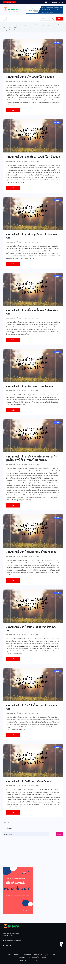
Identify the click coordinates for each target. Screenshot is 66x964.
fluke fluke (11, 81)
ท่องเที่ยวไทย (38, 955)
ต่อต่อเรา (44, 957)
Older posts (6, 822)
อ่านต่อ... (12, 110)
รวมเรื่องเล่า (22, 957)
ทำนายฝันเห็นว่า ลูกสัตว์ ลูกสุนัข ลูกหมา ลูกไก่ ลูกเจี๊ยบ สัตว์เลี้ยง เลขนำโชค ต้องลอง (31, 458)
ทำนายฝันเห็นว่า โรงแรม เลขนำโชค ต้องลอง (31, 551)
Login (59, 19)
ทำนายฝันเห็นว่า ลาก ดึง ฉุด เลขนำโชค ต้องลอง (33, 156)
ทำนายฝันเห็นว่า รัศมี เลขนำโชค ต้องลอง (29, 781)
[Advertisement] (33, 852)
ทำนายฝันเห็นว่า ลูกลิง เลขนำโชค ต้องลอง (29, 386)
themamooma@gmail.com (13, 941)
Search (59, 834)
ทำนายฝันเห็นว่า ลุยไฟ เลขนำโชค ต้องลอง (30, 76)
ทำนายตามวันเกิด (34, 957)
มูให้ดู (46, 955)
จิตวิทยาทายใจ (27, 955)
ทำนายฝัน (16, 955)
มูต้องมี (54, 955)
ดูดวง (8, 955)
